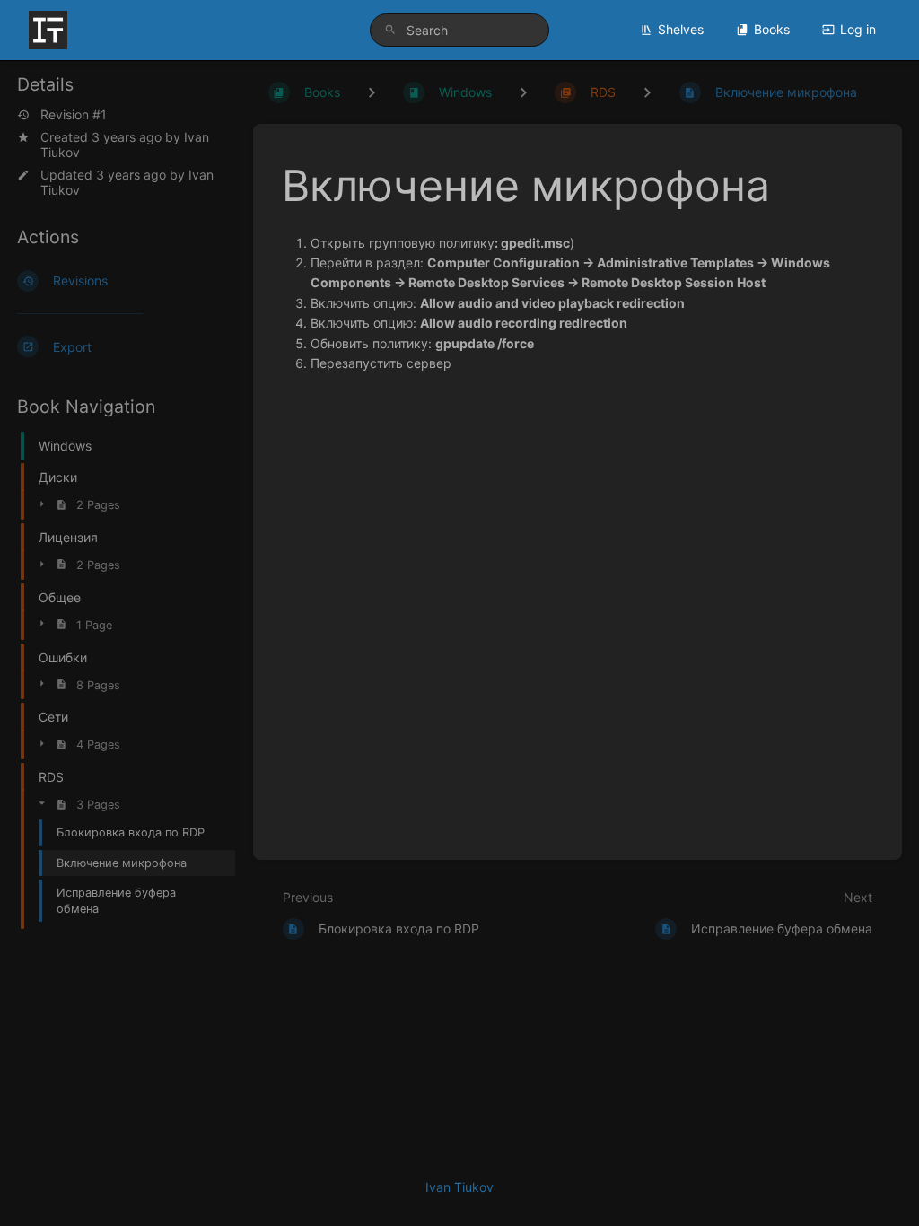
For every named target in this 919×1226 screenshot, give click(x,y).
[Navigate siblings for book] (371, 92)
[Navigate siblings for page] (647, 92)
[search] (459, 30)
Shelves (681, 29)
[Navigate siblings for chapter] (523, 92)
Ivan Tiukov (459, 1187)
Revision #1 (73, 115)
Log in (858, 29)
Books (772, 29)
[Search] (390, 30)
